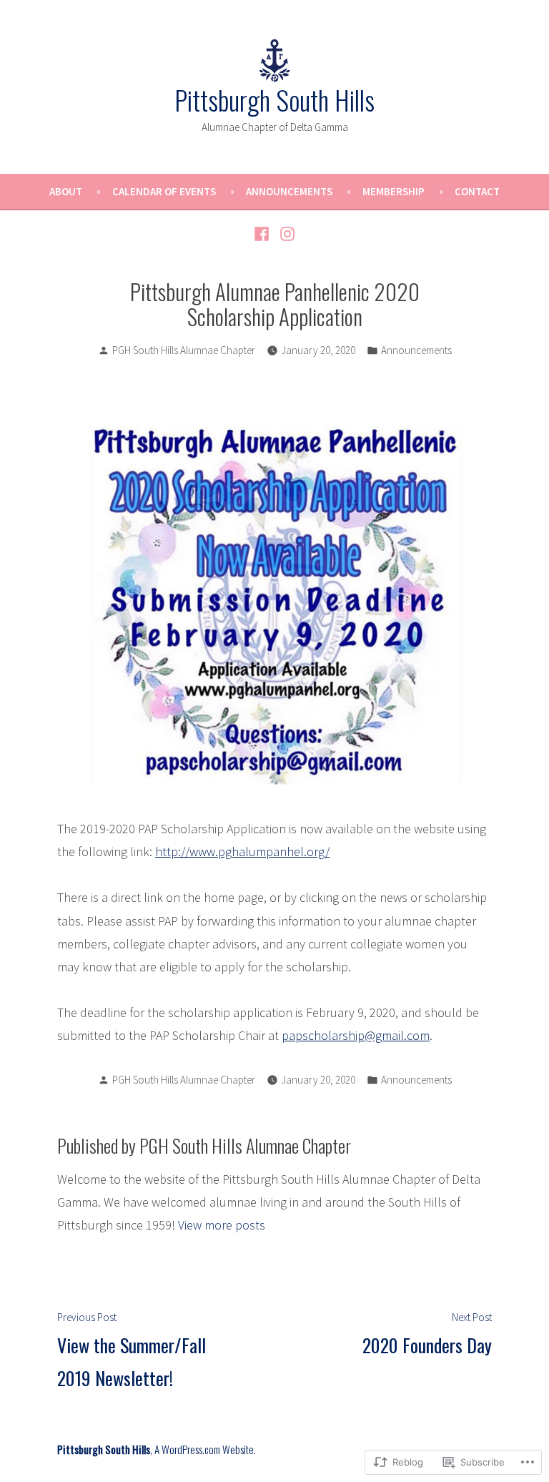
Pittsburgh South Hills (274, 99)
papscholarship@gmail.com (356, 1035)
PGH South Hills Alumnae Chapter (183, 350)
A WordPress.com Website (204, 1449)
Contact (477, 191)
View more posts (221, 1225)
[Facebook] (263, 233)
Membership (393, 191)
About (65, 191)
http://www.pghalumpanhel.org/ (242, 851)
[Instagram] (285, 233)
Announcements (289, 191)
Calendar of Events (164, 191)
